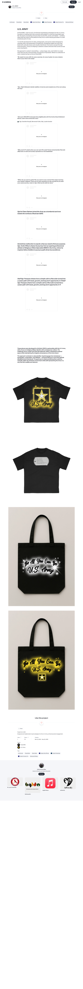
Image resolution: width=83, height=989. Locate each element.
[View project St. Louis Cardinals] (15, 781)
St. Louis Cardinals (11, 787)
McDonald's (28, 794)
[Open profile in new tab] (9, 7)
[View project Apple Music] (50, 783)
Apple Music (46, 790)
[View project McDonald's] (32, 785)
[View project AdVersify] (68, 783)
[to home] (6, 2)
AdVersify (62, 790)
